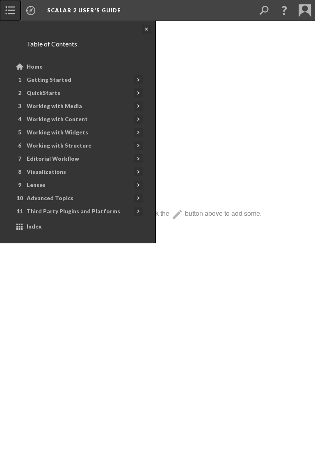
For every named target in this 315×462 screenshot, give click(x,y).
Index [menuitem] (34, 226)
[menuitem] (10, 10)
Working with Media (54, 106)
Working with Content (57, 119)
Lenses (36, 185)
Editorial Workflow (53, 158)
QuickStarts (43, 93)
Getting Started (49, 79)
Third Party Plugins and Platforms (73, 211)
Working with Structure (59, 145)
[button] (284, 10)
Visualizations (46, 172)
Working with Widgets (57, 132)
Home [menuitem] (35, 66)
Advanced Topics (50, 198)
